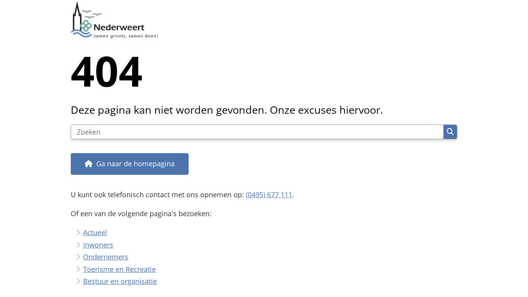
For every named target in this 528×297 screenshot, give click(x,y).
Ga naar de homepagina (135, 163)
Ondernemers (105, 256)
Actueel (95, 232)
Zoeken (450, 132)
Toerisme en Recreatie (119, 269)
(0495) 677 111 (269, 194)
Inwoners (98, 244)
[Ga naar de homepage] (260, 19)
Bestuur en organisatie (120, 281)
